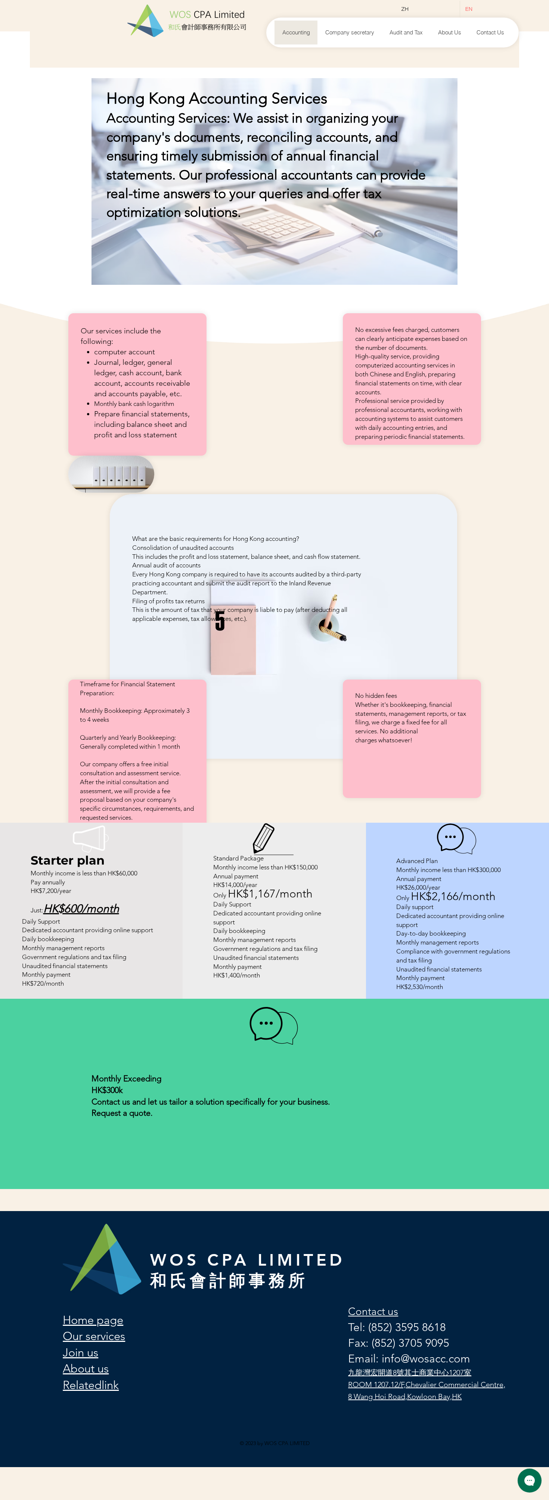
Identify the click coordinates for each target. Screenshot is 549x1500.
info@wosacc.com (426, 1358)
